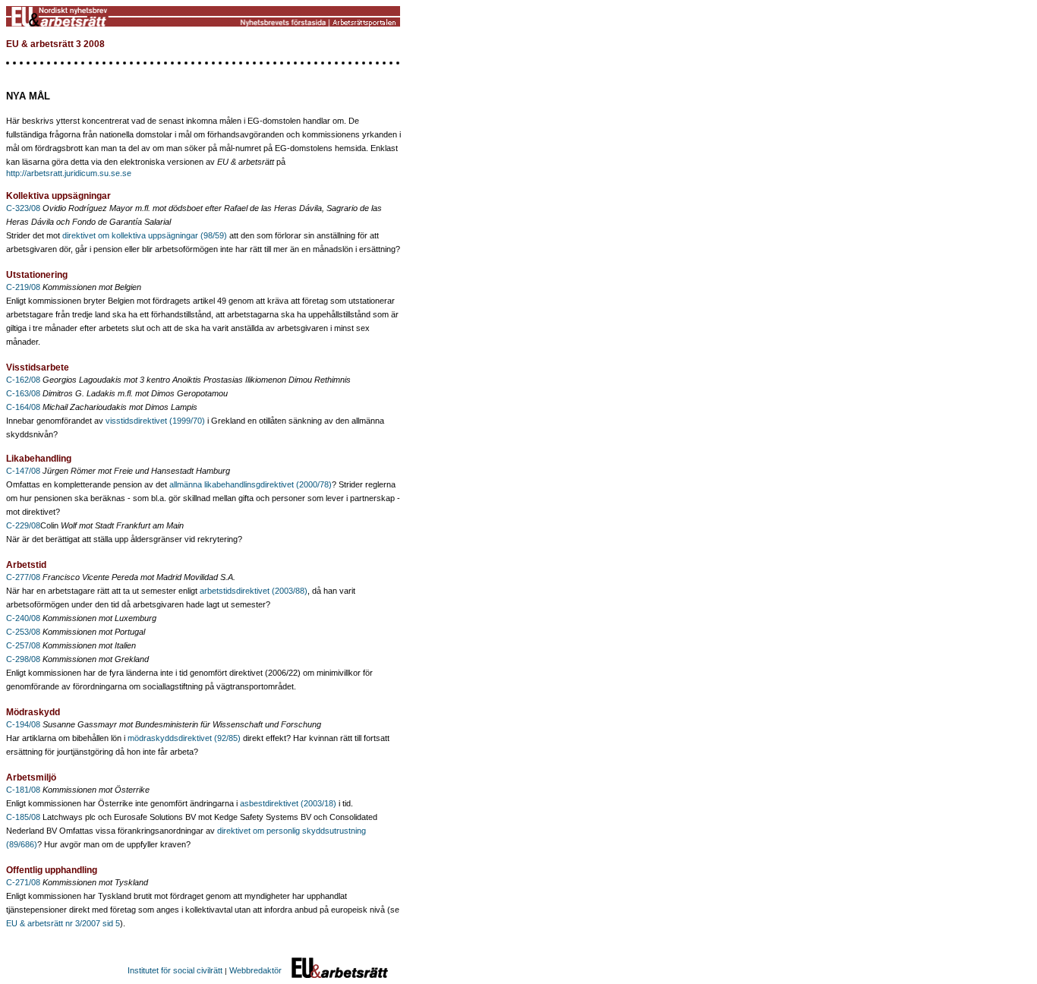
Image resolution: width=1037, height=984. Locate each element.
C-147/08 (24, 470)
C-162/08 (24, 379)
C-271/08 (24, 882)
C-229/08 (23, 525)
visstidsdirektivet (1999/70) (155, 420)
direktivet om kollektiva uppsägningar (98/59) (144, 235)
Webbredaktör (255, 970)
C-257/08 (23, 645)
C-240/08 (23, 618)
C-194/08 (24, 724)
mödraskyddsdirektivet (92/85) (184, 738)
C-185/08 (23, 817)
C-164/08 (24, 407)
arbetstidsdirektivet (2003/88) (253, 590)
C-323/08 (24, 208)
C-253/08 (23, 631)
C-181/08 (23, 789)
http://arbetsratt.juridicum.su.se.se (68, 173)
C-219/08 (24, 287)
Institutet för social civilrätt (175, 970)
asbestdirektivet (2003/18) (288, 803)
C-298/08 (23, 659)
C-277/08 (24, 577)
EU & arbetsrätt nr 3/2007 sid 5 (63, 923)
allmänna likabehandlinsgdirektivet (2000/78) (250, 484)
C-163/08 (24, 393)
